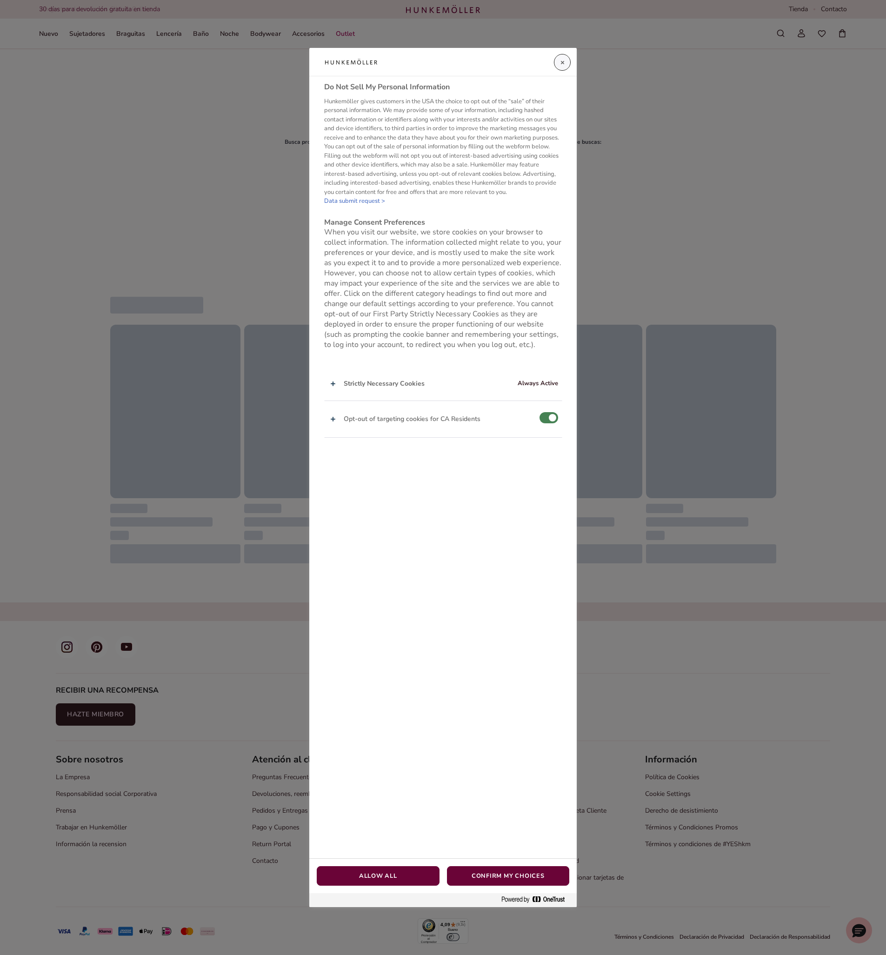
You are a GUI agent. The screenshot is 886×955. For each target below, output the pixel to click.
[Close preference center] (562, 62)
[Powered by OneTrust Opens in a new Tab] (536, 900)
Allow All (378, 876)
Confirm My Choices (508, 876)
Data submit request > (354, 201)
